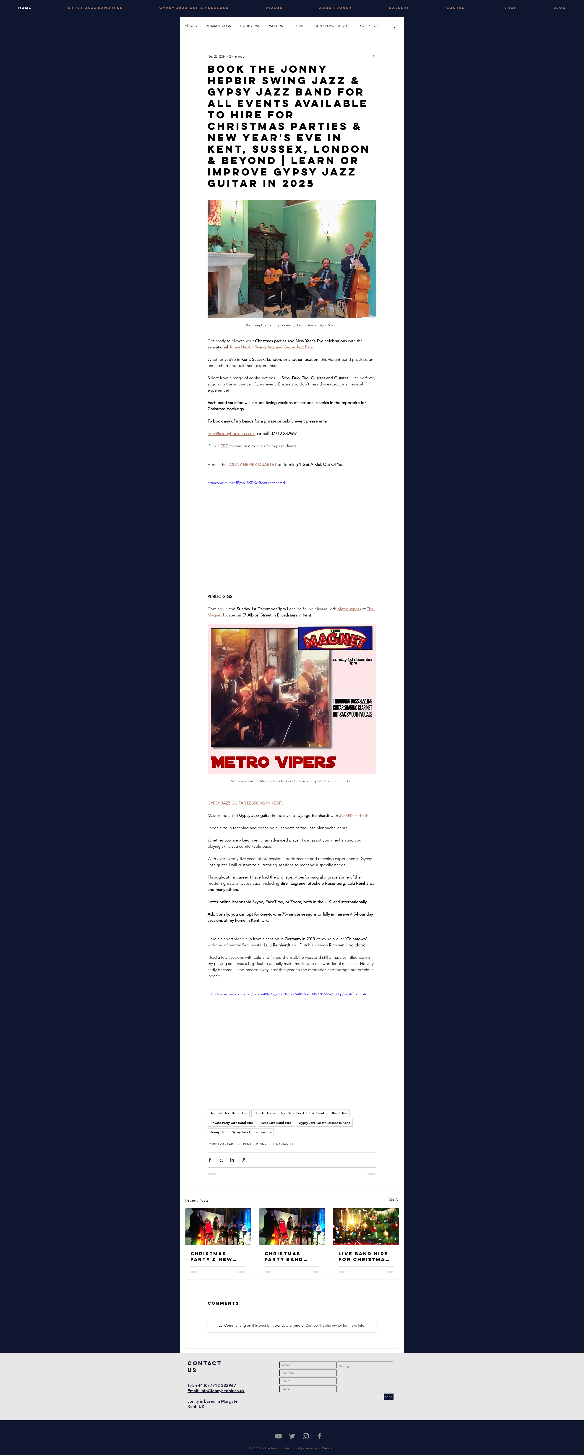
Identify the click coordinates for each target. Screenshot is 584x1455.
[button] (393, 26)
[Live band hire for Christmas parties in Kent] (366, 1226)
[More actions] (373, 56)
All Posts (191, 26)
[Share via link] (243, 1160)
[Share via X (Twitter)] (221, 1160)
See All (394, 1199)
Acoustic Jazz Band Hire (229, 1113)
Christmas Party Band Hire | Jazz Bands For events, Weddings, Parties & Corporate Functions (284, 1256)
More (364, 26)
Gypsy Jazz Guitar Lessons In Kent (324, 1123)
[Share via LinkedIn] (232, 1160)
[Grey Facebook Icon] (319, 1436)
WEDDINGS (277, 26)
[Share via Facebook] (210, 1160)
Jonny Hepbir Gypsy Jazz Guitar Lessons (241, 1132)
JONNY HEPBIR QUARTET (332, 26)
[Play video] (292, 527)
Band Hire (339, 1113)
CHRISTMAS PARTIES (224, 1144)
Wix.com (328, 1448)
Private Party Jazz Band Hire (232, 1123)
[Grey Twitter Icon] (292, 1436)
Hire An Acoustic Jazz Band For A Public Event (289, 1113)
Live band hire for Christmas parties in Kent (365, 1256)
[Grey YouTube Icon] (278, 1436)
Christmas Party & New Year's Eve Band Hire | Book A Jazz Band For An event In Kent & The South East (217, 1256)
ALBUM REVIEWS (218, 26)
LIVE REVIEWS (250, 26)
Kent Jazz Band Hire (276, 1123)
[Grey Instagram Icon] (306, 1436)
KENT (299, 26)
